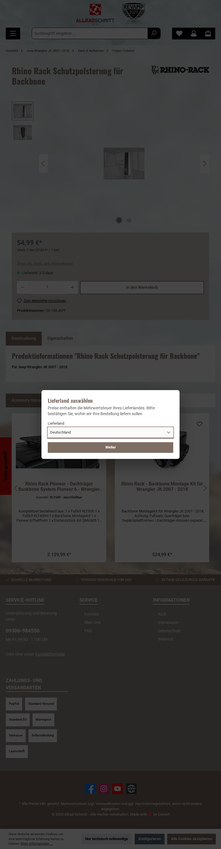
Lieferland (56, 423)
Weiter (110, 447)
